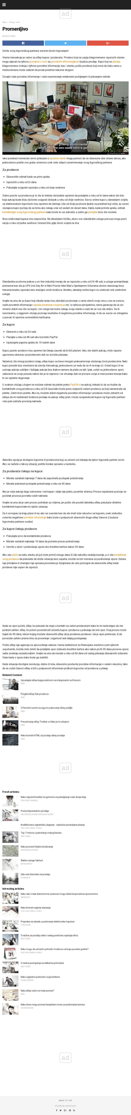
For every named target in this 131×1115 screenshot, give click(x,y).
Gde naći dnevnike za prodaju (35, 874)
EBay (4, 22)
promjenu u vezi (38, 61)
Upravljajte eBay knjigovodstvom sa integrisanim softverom (51, 680)
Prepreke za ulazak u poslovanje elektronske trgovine (47, 921)
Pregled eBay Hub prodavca (35, 694)
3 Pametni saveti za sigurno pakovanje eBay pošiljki (46, 708)
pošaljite (92, 212)
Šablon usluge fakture (32, 860)
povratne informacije (35, 517)
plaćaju (116, 61)
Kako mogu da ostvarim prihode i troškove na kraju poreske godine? (55, 949)
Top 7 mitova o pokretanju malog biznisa (41, 833)
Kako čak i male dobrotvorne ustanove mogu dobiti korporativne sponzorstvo (59, 894)
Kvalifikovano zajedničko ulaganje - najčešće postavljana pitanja (53, 825)
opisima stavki (58, 158)
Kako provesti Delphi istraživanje (37, 846)
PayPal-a (75, 384)
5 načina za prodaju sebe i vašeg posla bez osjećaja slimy (49, 935)
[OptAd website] (117, 153)
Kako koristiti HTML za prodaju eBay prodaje (43, 735)
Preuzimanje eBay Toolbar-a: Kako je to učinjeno (45, 721)
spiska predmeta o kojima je (49, 304)
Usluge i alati (14, 22)
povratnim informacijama (64, 61)
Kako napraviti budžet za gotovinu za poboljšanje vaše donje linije (53, 797)
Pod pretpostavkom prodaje (35, 811)
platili (15, 554)
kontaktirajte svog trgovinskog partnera (24, 212)
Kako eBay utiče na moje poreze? (37, 990)
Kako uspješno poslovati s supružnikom (40, 977)
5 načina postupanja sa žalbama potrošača (42, 963)
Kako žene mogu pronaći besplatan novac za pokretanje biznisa (53, 1004)
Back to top (65, 1101)
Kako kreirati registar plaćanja (35, 907)
